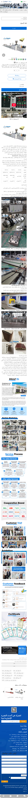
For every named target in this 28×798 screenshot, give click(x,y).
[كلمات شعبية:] (25, 18)
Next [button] (24, 691)
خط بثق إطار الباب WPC (18, 673)
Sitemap (12, 787)
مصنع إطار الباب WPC (18, 675)
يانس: (23, 86)
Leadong (25, 789)
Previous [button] (3, 691)
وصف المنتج (22, 90)
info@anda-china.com (14, 746)
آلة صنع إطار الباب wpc (6, 670)
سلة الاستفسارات (17, 79)
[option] (9, 693)
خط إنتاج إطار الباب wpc (7, 673)
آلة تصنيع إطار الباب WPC (7, 675)
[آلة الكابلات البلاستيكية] (18, 692)
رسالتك (17, 75)
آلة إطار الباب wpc (17, 670)
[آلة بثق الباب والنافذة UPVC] (9, 692)
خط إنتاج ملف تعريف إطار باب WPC (9, 680)
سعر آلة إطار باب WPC (6, 678)
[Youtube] (24, 791)
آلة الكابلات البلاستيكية (19, 697)
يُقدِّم (5, 781)
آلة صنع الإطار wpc (17, 678)
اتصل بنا (14, 28)
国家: (23, 84)
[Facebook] (26, 791)
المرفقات (24, 775)
